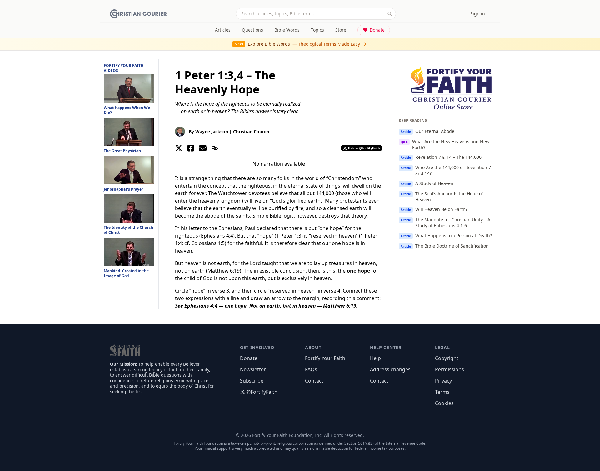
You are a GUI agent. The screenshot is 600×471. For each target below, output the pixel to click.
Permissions (449, 369)
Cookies (444, 403)
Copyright (446, 358)
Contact (314, 380)
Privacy (443, 380)
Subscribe (251, 380)
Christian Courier (251, 131)
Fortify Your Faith (325, 358)
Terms (442, 391)
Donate (377, 30)
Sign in (477, 14)
